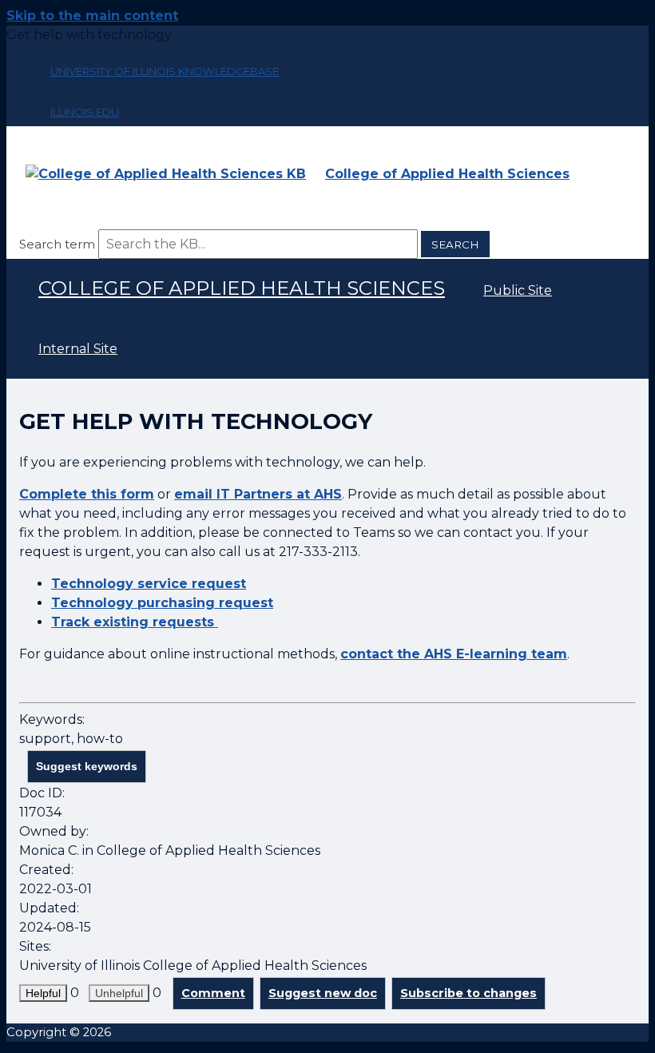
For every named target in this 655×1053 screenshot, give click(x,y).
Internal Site (77, 348)
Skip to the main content (92, 15)
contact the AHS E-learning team (453, 654)
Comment (213, 993)
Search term (57, 244)
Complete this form (86, 494)
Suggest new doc (322, 993)
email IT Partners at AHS (258, 494)
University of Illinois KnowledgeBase (164, 71)
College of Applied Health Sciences (241, 288)
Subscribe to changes (468, 993)
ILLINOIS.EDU (84, 111)
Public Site (517, 290)
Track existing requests (134, 622)
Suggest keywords (86, 766)
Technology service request (148, 583)
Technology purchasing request (162, 602)
